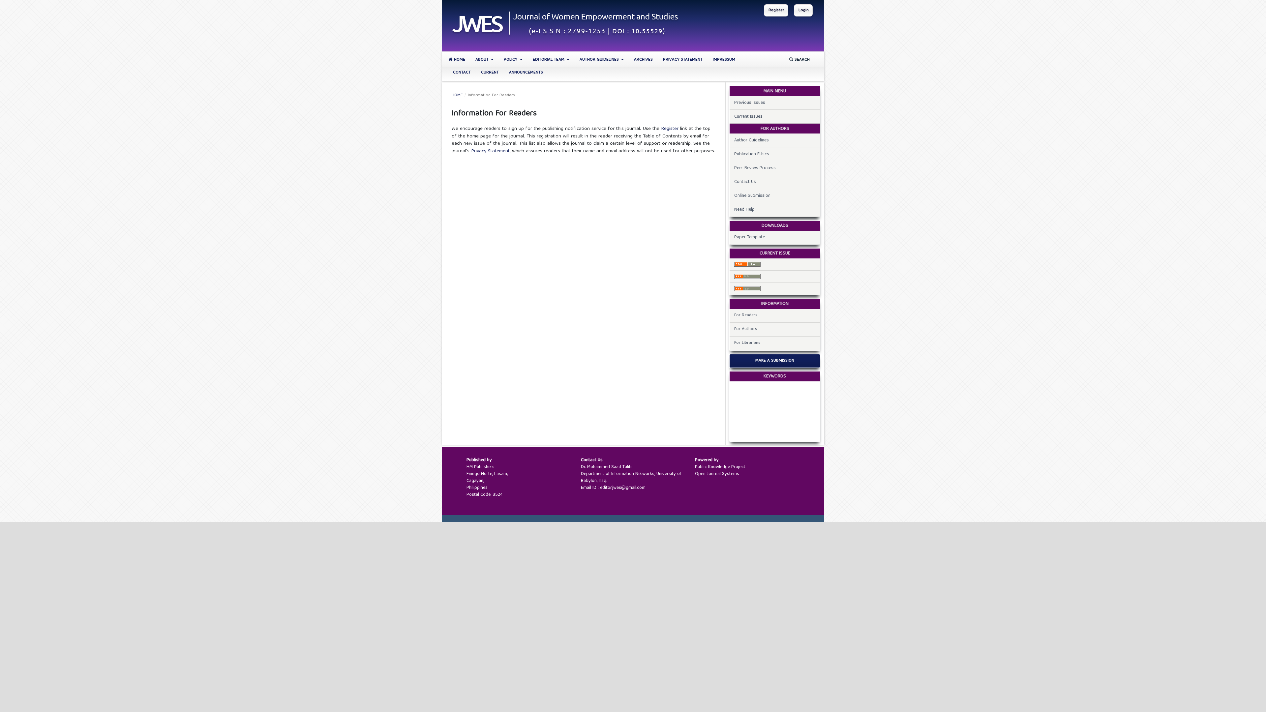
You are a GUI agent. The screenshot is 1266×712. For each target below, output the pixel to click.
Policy (511, 60)
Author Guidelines (600, 60)
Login (804, 10)
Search (801, 60)
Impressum (724, 60)
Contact (462, 72)
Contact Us (745, 182)
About (482, 60)
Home (459, 60)
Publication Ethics (751, 154)
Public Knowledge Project (720, 467)
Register (776, 10)
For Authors (745, 329)
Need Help (744, 210)
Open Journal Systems (717, 474)
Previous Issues (749, 103)
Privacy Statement (683, 60)
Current (490, 72)
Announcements (526, 72)
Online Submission (752, 196)
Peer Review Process (755, 168)
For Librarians (747, 343)
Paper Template (749, 237)
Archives (643, 60)
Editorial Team (549, 60)
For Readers (745, 315)
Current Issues (748, 117)
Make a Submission (774, 361)
